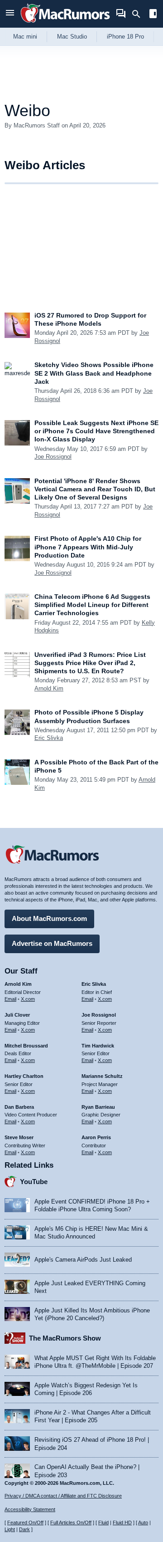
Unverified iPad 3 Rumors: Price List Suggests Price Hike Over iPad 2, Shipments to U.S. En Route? (90, 663)
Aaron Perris (96, 1137)
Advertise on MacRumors (52, 943)
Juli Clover (17, 1015)
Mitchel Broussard (26, 1045)
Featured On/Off (25, 1522)
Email (10, 999)
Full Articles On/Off (70, 1522)
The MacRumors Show (65, 1338)
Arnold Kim (48, 688)
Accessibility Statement (30, 1509)
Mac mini (25, 36)
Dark (24, 1529)
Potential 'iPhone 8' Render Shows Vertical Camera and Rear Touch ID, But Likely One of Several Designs (94, 489)
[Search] (139, 14)
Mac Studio (72, 36)
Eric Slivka (48, 737)
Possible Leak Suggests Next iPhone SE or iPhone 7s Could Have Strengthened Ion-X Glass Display (96, 431)
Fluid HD (122, 1522)
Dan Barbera (19, 1107)
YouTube (34, 1181)
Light (10, 1529)
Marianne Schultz (102, 1076)
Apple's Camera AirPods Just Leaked (83, 1259)
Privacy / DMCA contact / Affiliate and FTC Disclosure (63, 1495)
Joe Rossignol (53, 456)
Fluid (103, 1522)
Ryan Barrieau (98, 1107)
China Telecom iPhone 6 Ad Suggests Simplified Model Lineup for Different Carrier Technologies (92, 605)
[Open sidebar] (153, 14)
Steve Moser (19, 1137)
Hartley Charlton (24, 1076)
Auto (143, 1522)
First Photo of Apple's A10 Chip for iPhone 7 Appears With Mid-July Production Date (87, 546)
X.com (28, 999)
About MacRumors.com (49, 918)
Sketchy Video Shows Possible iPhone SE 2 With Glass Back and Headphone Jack (93, 373)
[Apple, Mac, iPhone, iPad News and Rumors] (65, 23)
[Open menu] (10, 14)
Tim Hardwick (98, 1045)
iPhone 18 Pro (125, 36)
